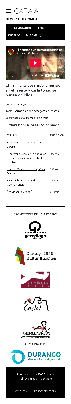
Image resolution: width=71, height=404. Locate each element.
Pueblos (14, 35)
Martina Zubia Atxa (37, 118)
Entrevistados (20, 28)
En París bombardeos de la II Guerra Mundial (24, 182)
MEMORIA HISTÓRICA (22, 18)
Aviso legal (21, 391)
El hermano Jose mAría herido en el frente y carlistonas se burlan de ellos (26, 157)
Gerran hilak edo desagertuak (31, 111)
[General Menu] (9, 11)
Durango (21, 104)
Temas (40, 28)
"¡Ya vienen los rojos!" (19, 191)
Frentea (54, 111)
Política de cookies (45, 391)
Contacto (46, 378)
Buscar (32, 35)
